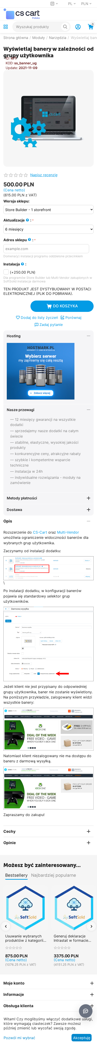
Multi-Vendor (68, 532)
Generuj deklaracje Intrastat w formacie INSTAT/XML (71, 938)
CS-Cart (40, 532)
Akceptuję (81, 1037)
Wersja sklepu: (16, 201)
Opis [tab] (7, 521)
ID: (8, 58)
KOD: (10, 63)
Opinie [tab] (9, 842)
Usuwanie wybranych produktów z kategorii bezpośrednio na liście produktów (24, 938)
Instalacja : (14, 264)
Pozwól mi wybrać (19, 1037)
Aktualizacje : (17, 220)
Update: (12, 68)
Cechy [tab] (9, 831)
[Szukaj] (65, 27)
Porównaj (73, 317)
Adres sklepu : (18, 240)
